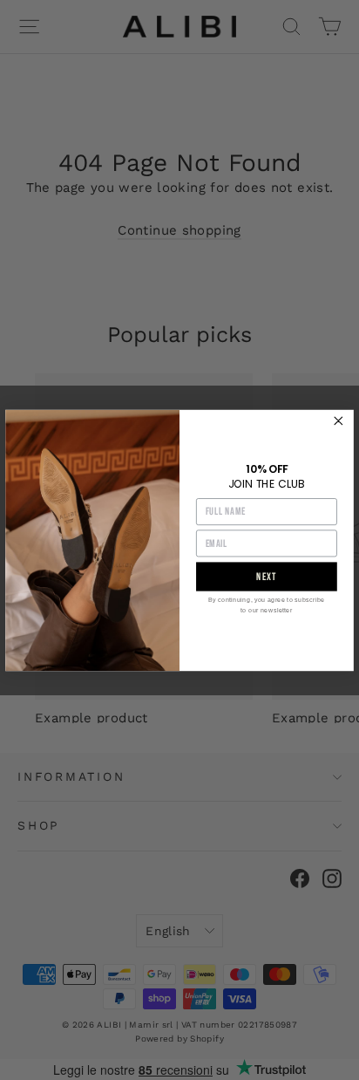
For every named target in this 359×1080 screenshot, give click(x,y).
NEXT (266, 576)
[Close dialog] (339, 420)
